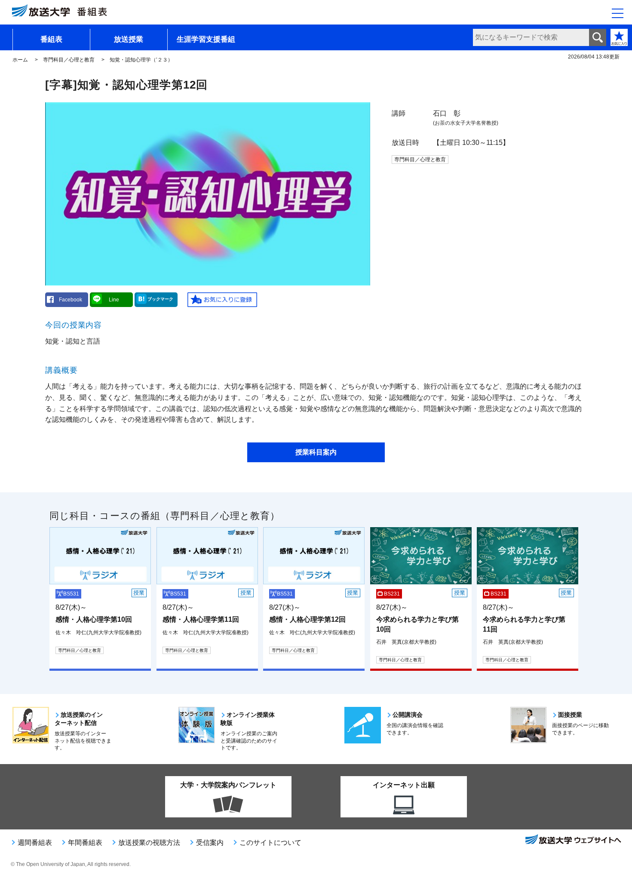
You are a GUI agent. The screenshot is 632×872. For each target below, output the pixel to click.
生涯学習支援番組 (206, 39)
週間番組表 (35, 842)
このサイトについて (270, 842)
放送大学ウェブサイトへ (572, 840)
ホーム (20, 60)
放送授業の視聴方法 (149, 842)
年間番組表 (85, 842)
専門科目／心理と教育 (69, 60)
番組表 (51, 39)
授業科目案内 (316, 452)
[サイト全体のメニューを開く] (617, 13)
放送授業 (128, 39)
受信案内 (210, 842)
